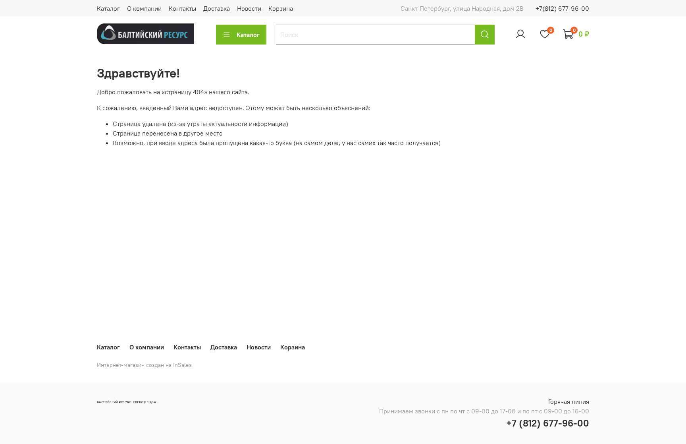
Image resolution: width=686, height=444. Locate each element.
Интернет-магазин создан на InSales (144, 364)
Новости (249, 8)
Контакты (182, 8)
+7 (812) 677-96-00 (547, 423)
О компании (144, 8)
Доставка (216, 8)
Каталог (108, 8)
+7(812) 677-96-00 (562, 8)
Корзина (280, 8)
